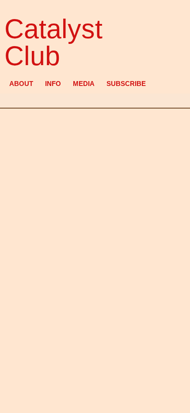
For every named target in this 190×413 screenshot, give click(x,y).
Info (53, 83)
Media (84, 83)
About (21, 83)
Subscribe (126, 83)
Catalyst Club (53, 42)
